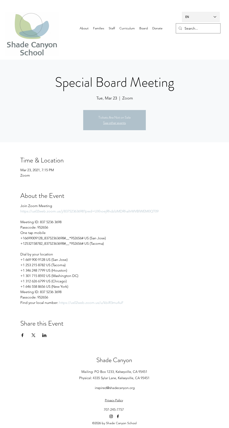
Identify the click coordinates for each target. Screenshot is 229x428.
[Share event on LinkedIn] (44, 335)
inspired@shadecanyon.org (115, 388)
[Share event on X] (33, 335)
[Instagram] (111, 416)
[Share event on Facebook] (22, 335)
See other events (114, 122)
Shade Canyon (114, 360)
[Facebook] (118, 416)
